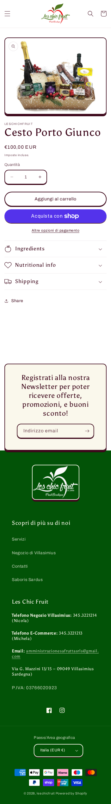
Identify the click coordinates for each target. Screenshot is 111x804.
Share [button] (17, 301)
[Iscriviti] (87, 431)
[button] (7, 13)
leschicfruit (45, 793)
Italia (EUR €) (52, 750)
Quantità (12, 165)
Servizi (18, 539)
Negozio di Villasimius (34, 553)
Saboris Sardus (27, 579)
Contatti (20, 566)
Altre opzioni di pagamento (55, 230)
